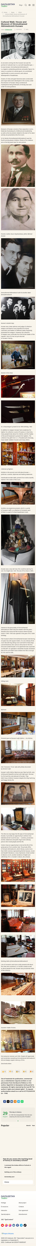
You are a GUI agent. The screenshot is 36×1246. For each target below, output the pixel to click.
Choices (6, 1182)
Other (20, 12)
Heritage (3, 1202)
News (12, 12)
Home (5, 12)
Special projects (5, 1214)
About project (22, 1202)
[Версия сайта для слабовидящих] (29, 5)
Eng (20, 5)
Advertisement (23, 1214)
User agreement (23, 1210)
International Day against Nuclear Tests (21, 1116)
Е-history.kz (8, 29)
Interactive (4, 1210)
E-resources (4, 1206)
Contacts (21, 1206)
